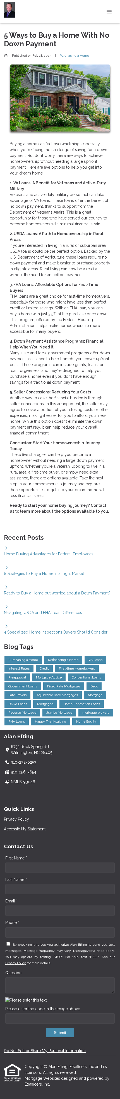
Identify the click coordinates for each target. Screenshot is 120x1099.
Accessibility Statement (24, 829)
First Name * (16, 858)
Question (13, 973)
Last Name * (16, 879)
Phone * (12, 922)
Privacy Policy (16, 819)
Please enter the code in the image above (42, 1009)
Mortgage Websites (43, 1078)
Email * (11, 901)
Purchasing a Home (74, 56)
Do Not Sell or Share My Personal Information (45, 1050)
